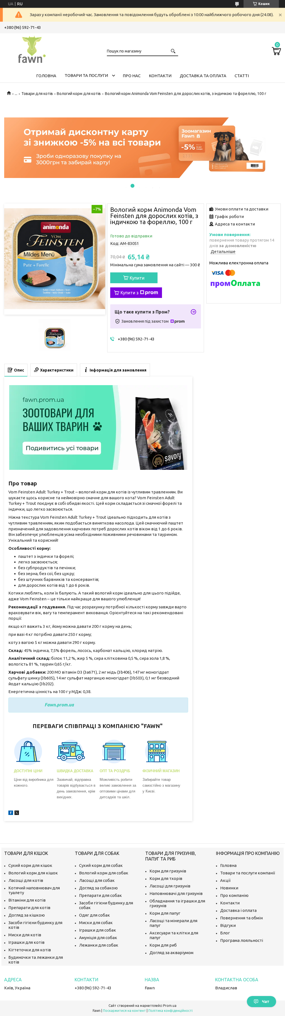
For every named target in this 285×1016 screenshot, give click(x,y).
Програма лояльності (241, 940)
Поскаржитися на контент (124, 1010)
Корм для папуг (164, 913)
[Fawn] (32, 48)
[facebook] (10, 813)
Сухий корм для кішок (30, 865)
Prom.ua (169, 1005)
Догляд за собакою (98, 887)
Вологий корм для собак (103, 873)
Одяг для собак (94, 915)
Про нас (132, 75)
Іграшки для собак (97, 930)
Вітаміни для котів (27, 900)
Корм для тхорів (165, 878)
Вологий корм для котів (79, 93)
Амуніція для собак (98, 937)
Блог (225, 932)
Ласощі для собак (97, 880)
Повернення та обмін (241, 917)
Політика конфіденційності (170, 1010)
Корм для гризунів (167, 871)
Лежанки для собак (98, 945)
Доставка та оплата (203, 75)
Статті (242, 75)
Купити (137, 277)
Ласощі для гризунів (169, 886)
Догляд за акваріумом (171, 952)
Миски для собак (96, 922)
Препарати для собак (100, 895)
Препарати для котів (29, 907)
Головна (46, 75)
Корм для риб (163, 945)
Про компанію (234, 895)
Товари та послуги (86, 75)
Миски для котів (24, 934)
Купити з (130, 292)
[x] (16, 813)
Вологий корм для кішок (33, 873)
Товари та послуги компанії (247, 873)
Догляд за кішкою (26, 915)
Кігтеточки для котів (29, 949)
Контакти (160, 75)
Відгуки (228, 925)
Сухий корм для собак (101, 865)
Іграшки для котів (26, 942)
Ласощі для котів (25, 880)
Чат (265, 1001)
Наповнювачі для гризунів (176, 893)
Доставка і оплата (238, 910)
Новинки (229, 887)
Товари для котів (37, 93)
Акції (225, 880)
